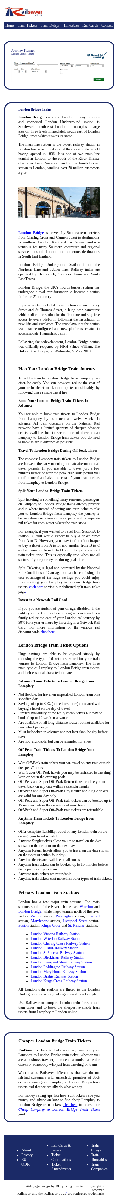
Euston (23, 925)
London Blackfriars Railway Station (57, 957)
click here (36, 587)
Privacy (27, 1155)
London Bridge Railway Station (54, 976)
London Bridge (31, 233)
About (26, 1150)
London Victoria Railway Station (55, 934)
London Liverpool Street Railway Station (61, 962)
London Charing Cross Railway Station (60, 943)
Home (9, 25)
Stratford (93, 916)
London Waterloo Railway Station (56, 939)
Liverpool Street (75, 921)
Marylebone (40, 921)
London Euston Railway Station (54, 948)
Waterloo (86, 907)
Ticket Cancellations (61, 1157)
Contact (107, 25)
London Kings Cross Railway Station (59, 981)
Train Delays (50, 25)
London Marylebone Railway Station (58, 971)
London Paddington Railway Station (58, 967)
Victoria (36, 916)
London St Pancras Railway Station (57, 953)
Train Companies (99, 1166)
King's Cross (51, 925)
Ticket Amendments (61, 1166)
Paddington (64, 916)
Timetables (71, 25)
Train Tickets (27, 25)
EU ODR (25, 1161)
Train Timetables (99, 1157)
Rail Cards (90, 25)
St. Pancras (76, 925)
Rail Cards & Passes (61, 1147)
